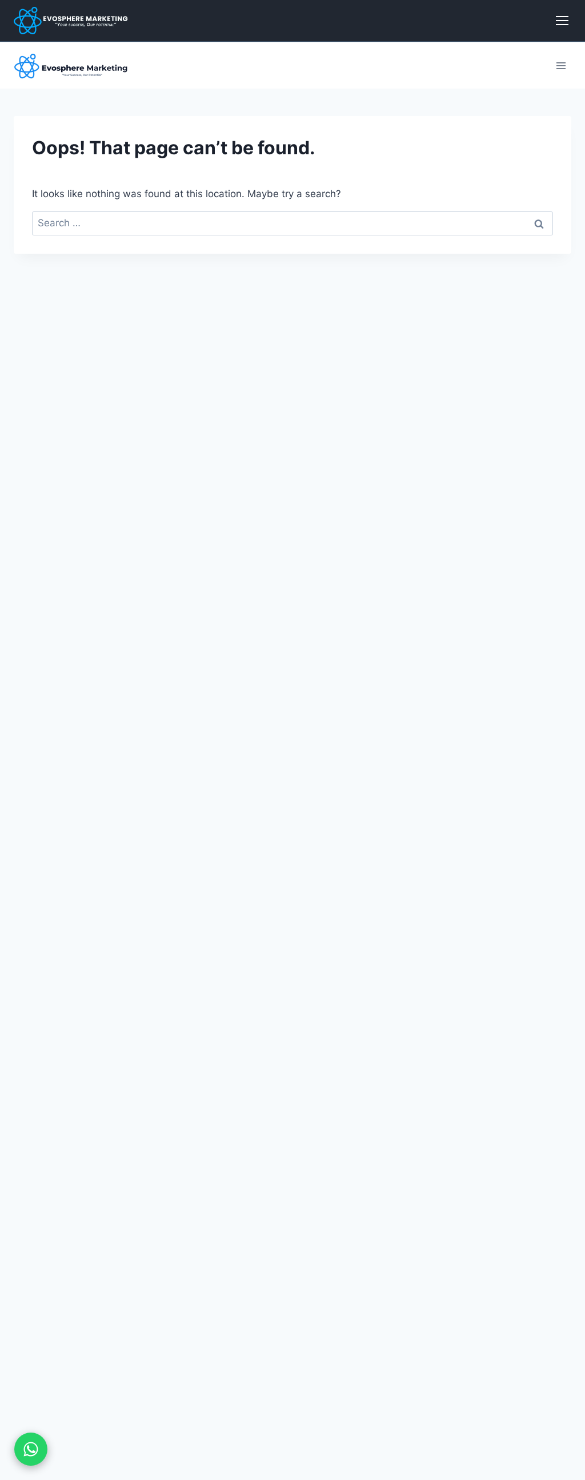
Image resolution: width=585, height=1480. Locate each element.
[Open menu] (560, 65)
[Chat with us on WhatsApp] (30, 1449)
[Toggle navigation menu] (562, 20)
